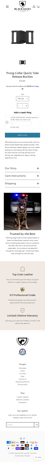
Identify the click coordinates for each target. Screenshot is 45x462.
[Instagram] (21, 438)
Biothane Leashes (22, 400)
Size (22, 94)
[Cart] (38, 6)
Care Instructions (15, 175)
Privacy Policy (22, 384)
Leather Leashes (22, 397)
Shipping (10, 183)
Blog (22, 376)
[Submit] (36, 424)
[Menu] (7, 6)
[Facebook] (24, 438)
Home (22, 371)
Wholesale (22, 368)
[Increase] (26, 105)
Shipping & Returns (22, 382)
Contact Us (22, 379)
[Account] (34, 6)
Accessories (22, 402)
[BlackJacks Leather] (22, 6)
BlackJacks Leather (22, 453)
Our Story (10, 168)
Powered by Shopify (22, 456)
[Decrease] (18, 105)
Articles (33, 453)
